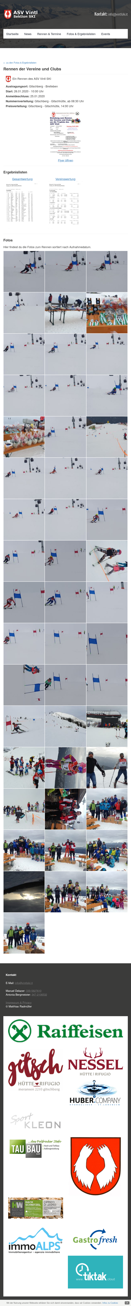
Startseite (12, 34)
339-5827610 (33, 991)
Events (105, 34)
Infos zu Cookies (110, 1303)
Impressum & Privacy (19, 1002)
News (27, 34)
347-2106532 (39, 994)
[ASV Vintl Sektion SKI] (20, 14)
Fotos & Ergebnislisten (81, 34)
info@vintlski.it (118, 14)
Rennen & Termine (49, 34)
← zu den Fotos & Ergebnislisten (19, 62)
